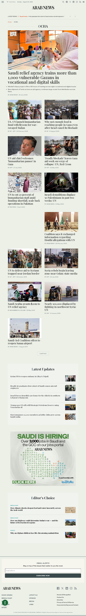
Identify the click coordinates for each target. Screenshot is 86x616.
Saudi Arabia (24, 16)
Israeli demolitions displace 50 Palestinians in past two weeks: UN (60, 197)
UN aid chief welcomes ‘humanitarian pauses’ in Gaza (22, 161)
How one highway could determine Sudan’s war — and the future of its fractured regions (34, 521)
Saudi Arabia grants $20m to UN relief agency (24, 305)
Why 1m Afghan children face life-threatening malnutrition (34, 533)
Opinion (32, 598)
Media (31, 601)
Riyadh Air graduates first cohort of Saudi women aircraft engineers (49, 16)
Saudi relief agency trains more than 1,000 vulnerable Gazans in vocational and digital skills (42, 77)
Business (5, 604)
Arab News (12, 2)
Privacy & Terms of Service (65, 602)
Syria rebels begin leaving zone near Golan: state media (61, 272)
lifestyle (33, 595)
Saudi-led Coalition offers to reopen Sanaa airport (24, 342)
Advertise (60, 600)
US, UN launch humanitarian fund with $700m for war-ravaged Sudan (24, 124)
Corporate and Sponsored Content (67, 605)
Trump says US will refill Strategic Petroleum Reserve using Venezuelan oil (34, 406)
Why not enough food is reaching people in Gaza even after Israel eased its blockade (61, 124)
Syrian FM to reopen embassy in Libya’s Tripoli (29, 376)
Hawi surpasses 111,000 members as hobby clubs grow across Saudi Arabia (35, 416)
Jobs (31, 604)
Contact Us (60, 597)
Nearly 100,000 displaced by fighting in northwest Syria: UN (60, 306)
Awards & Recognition (64, 594)
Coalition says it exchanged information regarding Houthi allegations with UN (60, 237)
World (12, 530)
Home (10, 22)
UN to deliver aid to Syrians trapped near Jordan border (24, 272)
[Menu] (3, 2)
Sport (4, 607)
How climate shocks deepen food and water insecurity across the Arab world (35, 509)
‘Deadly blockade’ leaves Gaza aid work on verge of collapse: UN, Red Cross (61, 161)
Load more (43, 353)
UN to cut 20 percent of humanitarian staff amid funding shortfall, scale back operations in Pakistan (24, 199)
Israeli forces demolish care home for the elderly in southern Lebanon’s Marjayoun (35, 396)
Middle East (14, 505)
